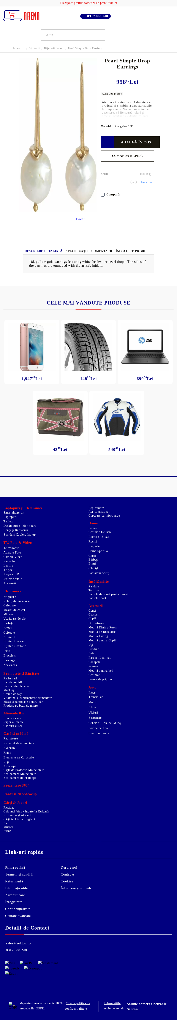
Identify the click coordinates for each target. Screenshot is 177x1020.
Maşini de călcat (14, 610)
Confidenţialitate (17, 909)
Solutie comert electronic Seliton (147, 1006)
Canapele (94, 662)
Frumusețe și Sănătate (21, 673)
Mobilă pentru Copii (102, 640)
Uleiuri (93, 712)
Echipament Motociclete (19, 774)
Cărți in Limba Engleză (19, 819)
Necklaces (10, 665)
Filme (7, 831)
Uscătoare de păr (14, 618)
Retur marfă (14, 881)
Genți (92, 610)
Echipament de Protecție (19, 777)
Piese (91, 692)
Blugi (92, 563)
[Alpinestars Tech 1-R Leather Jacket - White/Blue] (117, 417)
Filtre (92, 707)
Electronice (12, 591)
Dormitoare (96, 623)
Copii (92, 555)
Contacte (67, 874)
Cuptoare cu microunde (104, 515)
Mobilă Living (98, 636)
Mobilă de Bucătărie (102, 631)
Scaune (93, 666)
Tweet (80, 219)
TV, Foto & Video (17, 542)
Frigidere (9, 596)
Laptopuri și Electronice (23, 508)
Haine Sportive (98, 551)
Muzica (8, 827)
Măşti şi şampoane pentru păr (23, 701)
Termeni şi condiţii (19, 874)
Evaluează (146, 182)
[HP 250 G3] (145, 347)
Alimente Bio (13, 713)
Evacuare (9, 748)
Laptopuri (10, 517)
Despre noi (69, 867)
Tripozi (8, 570)
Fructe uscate (12, 718)
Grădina (93, 649)
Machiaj (8, 690)
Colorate (9, 632)
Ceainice (94, 675)
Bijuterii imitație (14, 646)
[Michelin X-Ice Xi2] (89, 347)
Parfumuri (10, 678)
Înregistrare (13, 902)
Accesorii (18, 48)
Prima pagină (15, 867)
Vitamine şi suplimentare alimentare (27, 698)
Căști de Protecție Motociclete (23, 770)
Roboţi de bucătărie (16, 601)
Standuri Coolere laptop (19, 534)
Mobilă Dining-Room (102, 627)
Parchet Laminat (99, 657)
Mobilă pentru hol (100, 670)
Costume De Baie (100, 532)
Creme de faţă (12, 694)
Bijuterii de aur (54, 48)
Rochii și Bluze (98, 536)
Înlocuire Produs (132, 251)
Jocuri (7, 823)
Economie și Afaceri (17, 815)
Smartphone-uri (14, 512)
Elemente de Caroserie (18, 757)
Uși (90, 644)
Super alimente (13, 722)
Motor (92, 702)
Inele (6, 650)
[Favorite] (164, 35)
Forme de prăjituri (100, 679)
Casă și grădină (15, 733)
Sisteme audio (12, 579)
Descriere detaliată (43, 251)
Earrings (9, 660)
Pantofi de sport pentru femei (108, 594)
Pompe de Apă (98, 728)
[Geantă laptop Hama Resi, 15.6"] (60, 417)
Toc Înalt (94, 590)
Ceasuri (93, 614)
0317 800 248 (97, 16)
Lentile (8, 565)
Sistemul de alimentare (18, 743)
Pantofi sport (97, 598)
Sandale (93, 586)
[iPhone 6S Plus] (32, 347)
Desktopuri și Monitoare (19, 525)
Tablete (8, 521)
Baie (91, 653)
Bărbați (93, 559)
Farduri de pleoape (16, 686)
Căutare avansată (18, 916)
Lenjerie (94, 546)
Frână (7, 752)
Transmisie (95, 697)
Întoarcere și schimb (76, 888)
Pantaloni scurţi (99, 573)
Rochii (92, 541)
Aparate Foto (12, 552)
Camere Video (12, 556)
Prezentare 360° (16, 785)
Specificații (77, 251)
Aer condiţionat (98, 511)
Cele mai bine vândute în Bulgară (26, 811)
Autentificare (15, 895)
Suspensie (95, 717)
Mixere (8, 614)
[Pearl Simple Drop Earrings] (58, 211)
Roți (6, 762)
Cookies (67, 881)
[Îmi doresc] (107, 142)
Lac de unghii (12, 682)
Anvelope (9, 766)
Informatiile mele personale (114, 1006)
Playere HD (11, 574)
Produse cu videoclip (20, 794)
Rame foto (10, 561)
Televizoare (11, 548)
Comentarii (101, 251)
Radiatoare (10, 738)
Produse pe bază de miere (20, 705)
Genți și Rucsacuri (15, 530)
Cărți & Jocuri (15, 802)
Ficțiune (8, 807)
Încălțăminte (98, 581)
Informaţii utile (16, 888)
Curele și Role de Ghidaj (105, 723)
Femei (92, 528)
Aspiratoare (96, 507)
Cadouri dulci (12, 726)
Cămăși (93, 568)
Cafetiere (9, 605)
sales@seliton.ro (18, 943)
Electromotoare (98, 733)
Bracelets (9, 655)
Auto (92, 687)
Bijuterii (34, 48)
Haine (93, 523)
